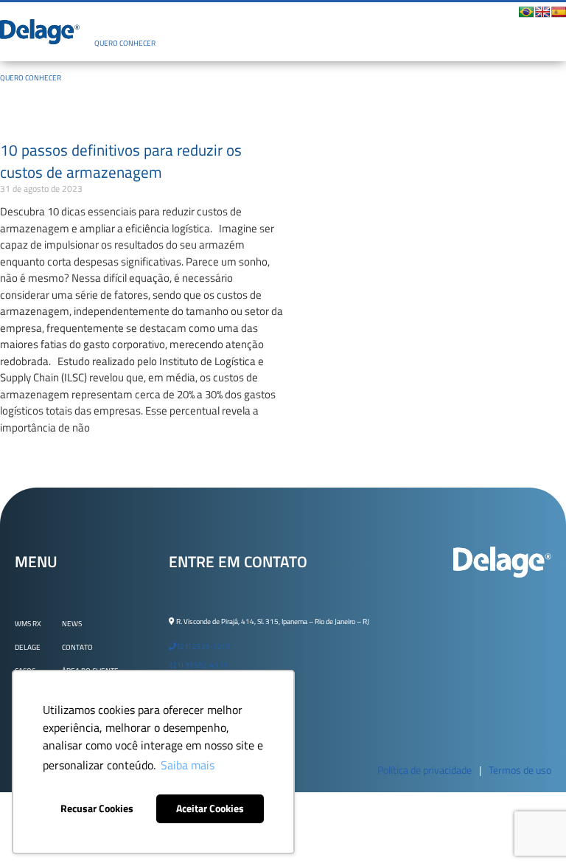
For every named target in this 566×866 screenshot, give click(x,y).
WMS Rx (28, 623)
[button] (293, 19)
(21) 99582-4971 (198, 665)
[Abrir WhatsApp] (529, 828)
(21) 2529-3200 (203, 646)
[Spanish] (558, 12)
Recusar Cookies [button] (96, 808)
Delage (28, 647)
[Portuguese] (526, 12)
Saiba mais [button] (187, 765)
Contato (77, 647)
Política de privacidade (424, 769)
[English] (542, 12)
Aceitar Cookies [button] (210, 808)
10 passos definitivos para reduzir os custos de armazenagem (121, 161)
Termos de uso (520, 769)
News (72, 623)
